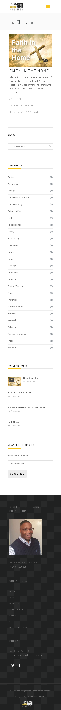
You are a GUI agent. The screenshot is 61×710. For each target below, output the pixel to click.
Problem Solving (15, 306)
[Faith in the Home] (30, 50)
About (13, 598)
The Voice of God (30, 378)
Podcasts (15, 604)
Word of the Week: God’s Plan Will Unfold (26, 407)
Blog (12, 622)
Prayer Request (17, 566)
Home (12, 592)
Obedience (13, 272)
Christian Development (18, 197)
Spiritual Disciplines (17, 334)
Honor (11, 259)
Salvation (12, 327)
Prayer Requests (19, 628)
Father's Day (13, 238)
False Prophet (14, 225)
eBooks (13, 616)
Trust (10, 341)
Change (11, 191)
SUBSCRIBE (17, 474)
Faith (15, 112)
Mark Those (13, 422)
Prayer (11, 293)
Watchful (12, 347)
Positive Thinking (16, 286)
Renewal (12, 320)
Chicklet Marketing (37, 697)
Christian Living (15, 204)
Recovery (12, 313)
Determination (14, 211)
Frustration (13, 245)
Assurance (13, 184)
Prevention (13, 300)
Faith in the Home (29, 70)
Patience (12, 279)
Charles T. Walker (23, 105)
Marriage (33, 112)
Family (23, 112)
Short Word (16, 610)
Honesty (12, 252)
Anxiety (11, 177)
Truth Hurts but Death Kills (20, 392)
